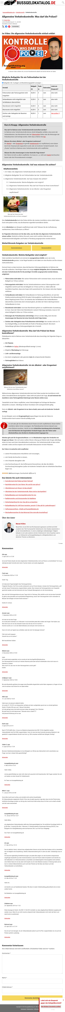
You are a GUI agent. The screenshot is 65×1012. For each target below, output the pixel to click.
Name (4, 977)
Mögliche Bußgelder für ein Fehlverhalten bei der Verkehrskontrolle (28, 175)
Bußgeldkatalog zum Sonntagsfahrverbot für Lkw (20, 495)
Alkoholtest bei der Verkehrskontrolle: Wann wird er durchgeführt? (25, 491)
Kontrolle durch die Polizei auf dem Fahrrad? (19, 481)
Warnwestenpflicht (46, 248)
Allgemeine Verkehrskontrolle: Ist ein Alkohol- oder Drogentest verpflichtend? (30, 190)
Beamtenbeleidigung (16, 248)
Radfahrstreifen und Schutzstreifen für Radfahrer (20, 498)
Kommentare (15, 26)
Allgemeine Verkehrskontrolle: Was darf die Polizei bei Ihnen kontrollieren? (34, 186)
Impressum (23, 1009)
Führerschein (36, 134)
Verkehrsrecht (20, 12)
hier (44, 137)
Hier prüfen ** (55, 113)
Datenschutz (30, 1009)
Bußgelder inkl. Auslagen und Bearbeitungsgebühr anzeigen (22, 83)
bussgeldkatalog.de (9, 12)
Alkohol (9, 143)
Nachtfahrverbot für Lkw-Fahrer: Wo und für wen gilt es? (22, 484)
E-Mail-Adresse (7, 987)
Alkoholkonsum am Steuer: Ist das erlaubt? (18, 488)
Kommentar (6, 953)
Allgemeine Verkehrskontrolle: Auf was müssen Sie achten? (26, 179)
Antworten (5, 567)
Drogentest (19, 143)
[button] (3, 26)
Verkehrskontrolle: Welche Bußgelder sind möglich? (26, 182)
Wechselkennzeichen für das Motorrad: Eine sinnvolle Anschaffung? (26, 512)
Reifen (16, 346)
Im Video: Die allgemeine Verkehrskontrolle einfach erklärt (25, 172)
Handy (49, 155)
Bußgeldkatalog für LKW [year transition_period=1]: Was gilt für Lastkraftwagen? (30, 505)
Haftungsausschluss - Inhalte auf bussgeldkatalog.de (22, 509)
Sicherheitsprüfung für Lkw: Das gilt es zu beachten (21, 502)
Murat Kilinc (7, 20)
